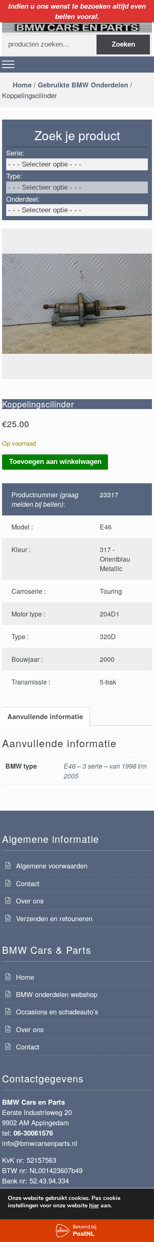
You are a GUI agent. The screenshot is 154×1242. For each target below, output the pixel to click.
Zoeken (123, 44)
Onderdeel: (23, 199)
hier (94, 1205)
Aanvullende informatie (45, 716)
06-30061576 (33, 1133)
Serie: (15, 153)
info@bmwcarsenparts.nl (39, 1143)
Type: (14, 176)
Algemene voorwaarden (51, 865)
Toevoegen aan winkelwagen (55, 462)
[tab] (45, 716)
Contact (27, 883)
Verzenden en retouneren (54, 918)
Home (22, 84)
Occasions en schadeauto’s (57, 1011)
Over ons (30, 901)
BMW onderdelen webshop (56, 994)
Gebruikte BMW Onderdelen (83, 84)
